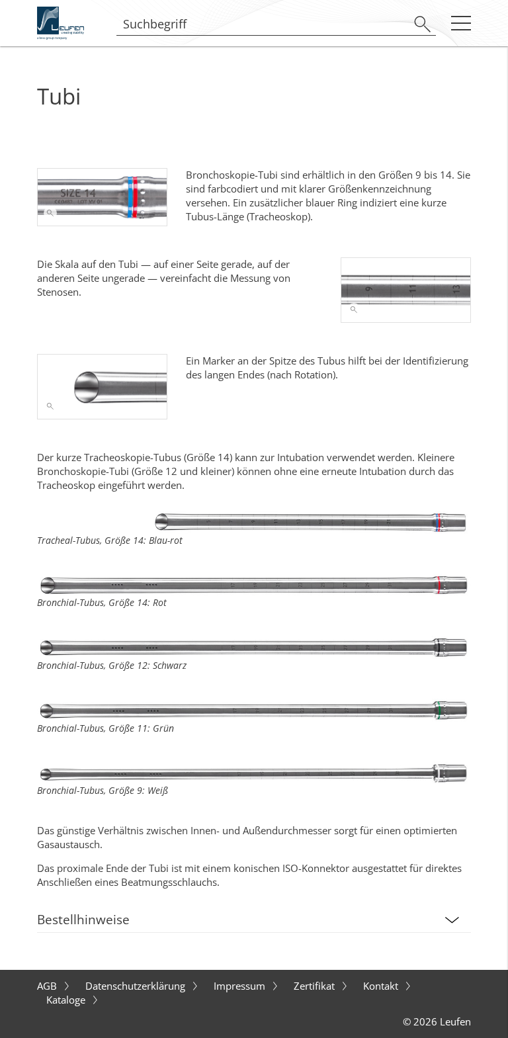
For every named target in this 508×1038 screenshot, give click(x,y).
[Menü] (461, 22)
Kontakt (382, 985)
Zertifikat (315, 985)
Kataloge (67, 999)
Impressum (241, 985)
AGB (48, 985)
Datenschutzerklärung (136, 985)
